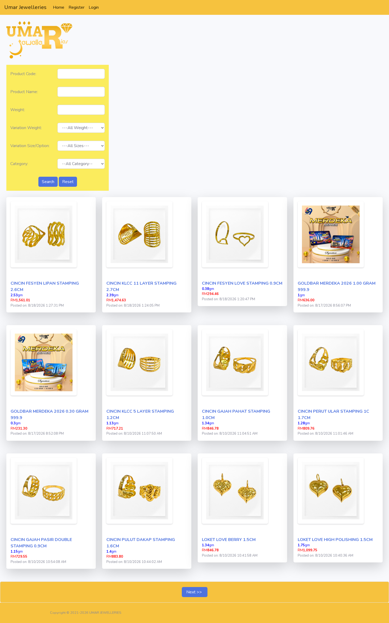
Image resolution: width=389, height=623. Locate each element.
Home (59, 7)
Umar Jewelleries (25, 7)
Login (94, 7)
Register (76, 7)
